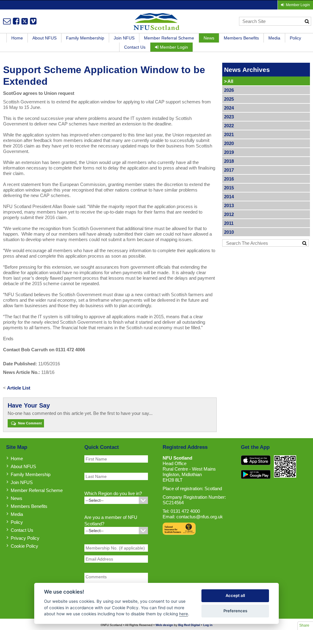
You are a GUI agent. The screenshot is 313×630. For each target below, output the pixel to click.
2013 (229, 205)
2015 (229, 187)
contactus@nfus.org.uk (199, 516)
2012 (229, 214)
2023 (229, 116)
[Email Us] (7, 21)
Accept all (235, 595)
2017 (229, 170)
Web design (164, 625)
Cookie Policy (24, 546)
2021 (229, 134)
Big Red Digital (189, 625)
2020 (229, 143)
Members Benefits (241, 37)
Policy (295, 37)
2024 (229, 107)
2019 (229, 152)
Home (17, 37)
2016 (229, 178)
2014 (229, 196)
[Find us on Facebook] (16, 21)
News (209, 37)
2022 (229, 125)
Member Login (173, 47)
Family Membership (85, 37)
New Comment (29, 423)
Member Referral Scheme (169, 37)
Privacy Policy (25, 538)
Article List (18, 387)
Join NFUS (124, 37)
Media (274, 37)
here (183, 613)
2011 (229, 223)
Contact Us (134, 47)
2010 (229, 232)
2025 (229, 99)
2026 (229, 90)
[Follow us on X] (24, 21)
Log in (207, 625)
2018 (229, 161)
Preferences (235, 610)
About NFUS (44, 37)
